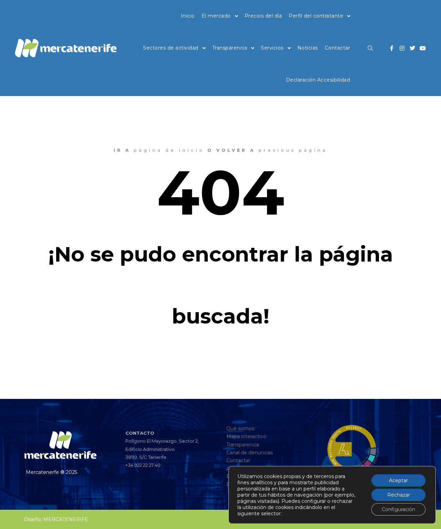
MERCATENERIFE (65, 519)
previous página (292, 150)
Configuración (398, 509)
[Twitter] (412, 48)
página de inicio (169, 150)
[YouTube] (422, 48)
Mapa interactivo (246, 436)
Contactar (238, 460)
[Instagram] (402, 48)
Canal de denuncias (249, 452)
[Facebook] (391, 48)
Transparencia (242, 445)
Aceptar (398, 480)
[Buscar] (370, 48)
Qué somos (240, 428)
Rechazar (398, 495)
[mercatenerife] (65, 48)
